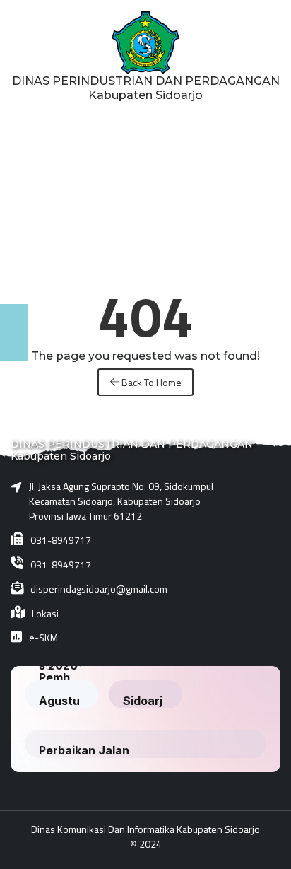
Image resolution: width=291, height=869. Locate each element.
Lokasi (45, 613)
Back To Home (150, 382)
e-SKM (43, 637)
